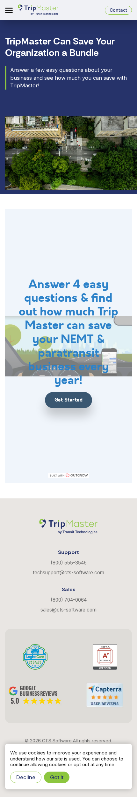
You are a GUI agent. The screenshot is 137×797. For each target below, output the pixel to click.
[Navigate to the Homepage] (38, 10)
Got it (56, 777)
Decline (25, 777)
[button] (9, 10)
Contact (118, 10)
